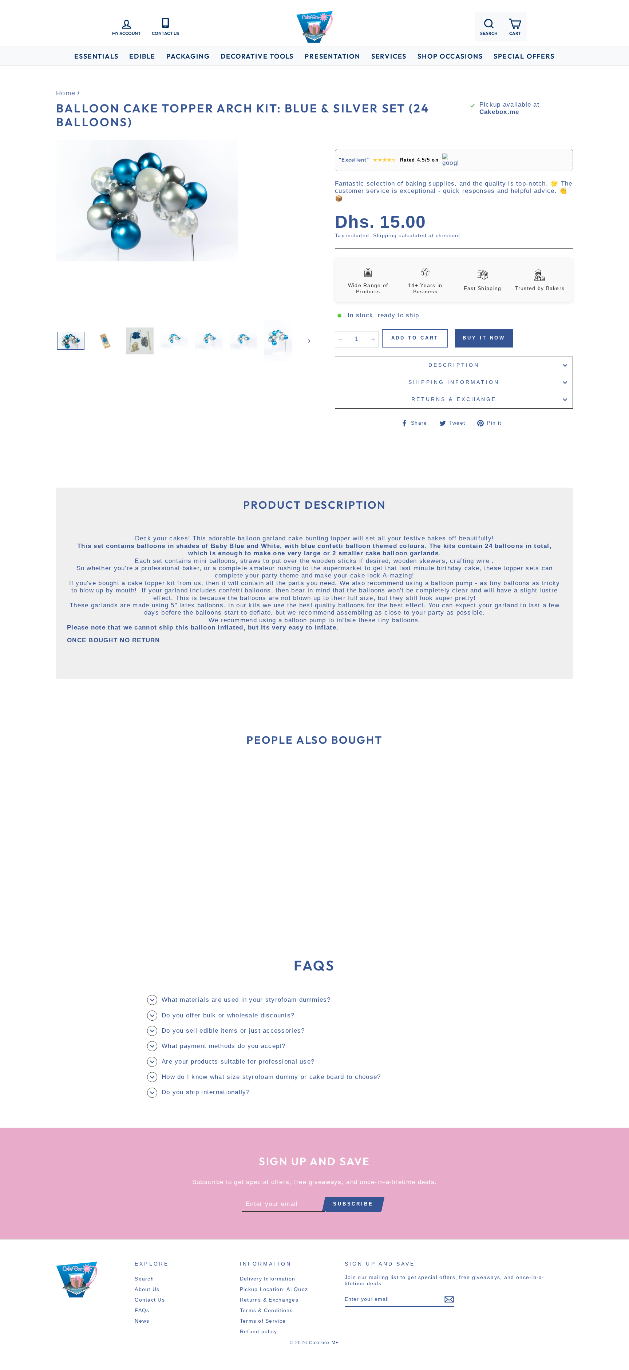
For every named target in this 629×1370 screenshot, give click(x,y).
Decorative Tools (257, 56)
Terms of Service (263, 1321)
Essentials (96, 56)
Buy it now (484, 338)
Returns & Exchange (454, 399)
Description (453, 365)
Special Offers (524, 56)
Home (65, 93)
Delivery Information (268, 1279)
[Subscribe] (449, 1299)
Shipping (385, 235)
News (142, 1321)
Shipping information (453, 382)
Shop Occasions (450, 56)
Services (389, 56)
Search (144, 1279)
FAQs (142, 1310)
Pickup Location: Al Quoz (274, 1289)
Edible (142, 56)
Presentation (332, 56)
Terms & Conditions (266, 1310)
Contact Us (150, 1300)
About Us (147, 1289)
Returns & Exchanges (269, 1300)
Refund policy (258, 1331)
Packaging (188, 56)
